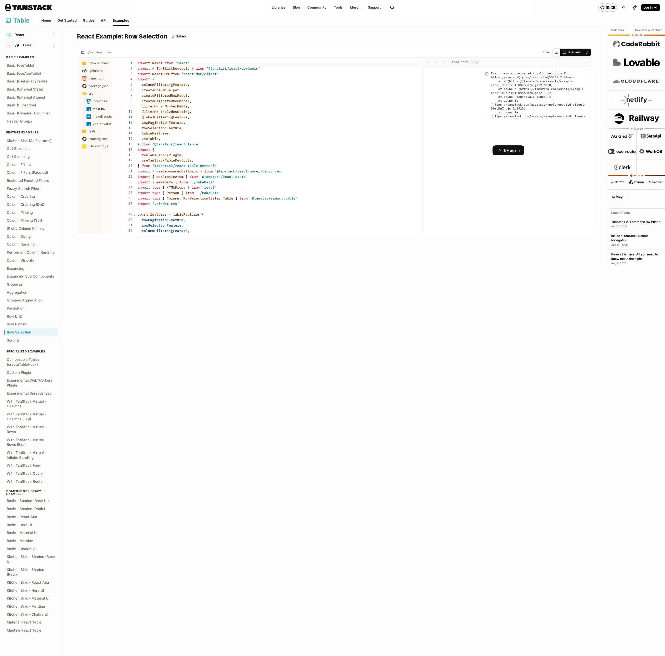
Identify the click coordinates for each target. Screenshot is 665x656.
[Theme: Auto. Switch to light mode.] (624, 7)
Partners (617, 30)
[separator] (422, 145)
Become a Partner (648, 30)
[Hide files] (82, 52)
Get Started (67, 20)
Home (46, 20)
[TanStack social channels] (607, 7)
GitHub (181, 36)
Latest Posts (620, 213)
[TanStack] (28, 7)
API (104, 20)
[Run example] (587, 52)
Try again (511, 150)
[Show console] (556, 52)
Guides (89, 20)
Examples (121, 20)
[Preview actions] (588, 62)
